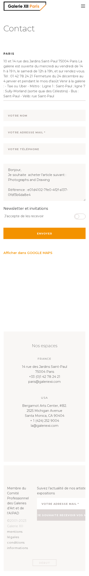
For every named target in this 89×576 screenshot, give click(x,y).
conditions (16, 542)
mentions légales (15, 534)
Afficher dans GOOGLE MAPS (27, 253)
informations (17, 548)
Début (44, 562)
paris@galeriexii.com (44, 382)
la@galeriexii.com (44, 426)
